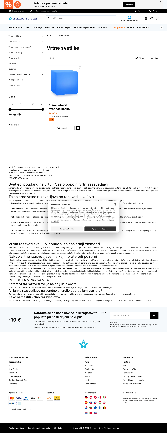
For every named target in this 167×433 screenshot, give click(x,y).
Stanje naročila (129, 369)
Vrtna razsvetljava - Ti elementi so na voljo (27, 172)
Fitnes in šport (15, 376)
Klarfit (87, 380)
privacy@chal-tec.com (138, 326)
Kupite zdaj (129, 4)
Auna (87, 362)
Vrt (10, 120)
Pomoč (140, 11)
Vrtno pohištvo (15, 36)
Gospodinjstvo (15, 362)
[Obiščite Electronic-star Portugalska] (90, 413)
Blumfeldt (89, 365)
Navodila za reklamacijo (133, 380)
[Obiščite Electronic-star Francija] (99, 397)
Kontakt (155, 11)
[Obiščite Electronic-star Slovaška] (90, 402)
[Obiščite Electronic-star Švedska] (95, 407)
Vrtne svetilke (14, 58)
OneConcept (90, 384)
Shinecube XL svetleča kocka (59, 107)
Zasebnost (113, 322)
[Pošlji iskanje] (49, 18)
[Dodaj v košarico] (78, 128)
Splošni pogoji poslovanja (39, 428)
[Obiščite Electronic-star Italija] (104, 397)
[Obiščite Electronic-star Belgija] (104, 407)
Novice (130, 27)
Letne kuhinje (14, 85)
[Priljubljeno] (151, 18)
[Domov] (49, 35)
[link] (64, 83)
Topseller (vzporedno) (148, 58)
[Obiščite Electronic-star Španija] (86, 402)
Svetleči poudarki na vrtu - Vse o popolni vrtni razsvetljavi (34, 167)
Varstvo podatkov (16, 428)
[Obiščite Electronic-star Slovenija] (95, 413)
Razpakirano (143, 27)
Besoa (87, 376)
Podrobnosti (62, 128)
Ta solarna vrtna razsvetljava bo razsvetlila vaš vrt (30, 170)
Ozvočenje (13, 369)
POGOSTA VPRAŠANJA (19, 178)
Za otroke (13, 384)
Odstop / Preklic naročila (133, 376)
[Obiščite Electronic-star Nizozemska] (86, 413)
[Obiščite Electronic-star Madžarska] (99, 402)
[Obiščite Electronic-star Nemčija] (86, 397)
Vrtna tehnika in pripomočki (20, 47)
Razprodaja (119, 27)
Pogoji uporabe (143, 400)
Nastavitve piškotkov (132, 384)
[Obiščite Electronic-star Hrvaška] (86, 407)
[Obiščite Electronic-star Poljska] (104, 402)
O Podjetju (57, 428)
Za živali (12, 69)
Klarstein (88, 373)
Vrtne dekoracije (16, 52)
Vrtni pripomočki (16, 80)
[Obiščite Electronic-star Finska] (99, 407)
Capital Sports (91, 369)
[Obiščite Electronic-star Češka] (95, 402)
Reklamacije (128, 373)
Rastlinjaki (13, 63)
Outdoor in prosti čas (18, 380)
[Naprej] (161, 27)
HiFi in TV (13, 373)
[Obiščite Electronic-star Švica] (95, 397)
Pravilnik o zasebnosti (130, 400)
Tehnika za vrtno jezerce (19, 74)
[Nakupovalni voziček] (156, 18)
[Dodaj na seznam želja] (80, 67)
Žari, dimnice (14, 41)
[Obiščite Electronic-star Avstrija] (90, 397)
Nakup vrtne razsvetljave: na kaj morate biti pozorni (31, 175)
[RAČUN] (146, 18)
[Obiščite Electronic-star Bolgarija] (90, 407)
